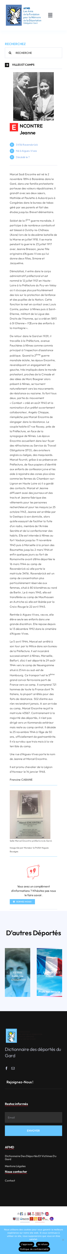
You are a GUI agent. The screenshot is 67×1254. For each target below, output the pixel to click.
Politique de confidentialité (34, 1249)
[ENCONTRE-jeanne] (33, 73)
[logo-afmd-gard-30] (23, 4)
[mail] (13, 1068)
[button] (33, 65)
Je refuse (43, 1244)
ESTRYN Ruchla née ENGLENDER (18, 976)
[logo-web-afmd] (24, 1028)
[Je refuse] (63, 1239)
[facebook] (6, 1068)
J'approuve (27, 1244)
